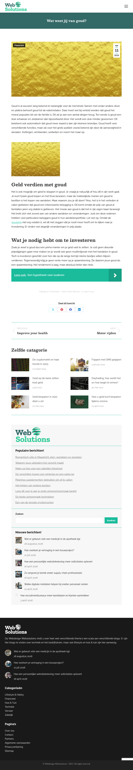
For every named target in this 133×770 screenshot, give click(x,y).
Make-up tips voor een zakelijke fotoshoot (38, 468)
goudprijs (16, 222)
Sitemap (9, 751)
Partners (9, 739)
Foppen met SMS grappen (106, 359)
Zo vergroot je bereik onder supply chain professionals (53, 573)
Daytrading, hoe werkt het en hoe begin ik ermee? (106, 380)
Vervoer (9, 711)
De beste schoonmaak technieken (34, 496)
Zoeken (19, 514)
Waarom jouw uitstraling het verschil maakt (39, 462)
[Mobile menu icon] (126, 6)
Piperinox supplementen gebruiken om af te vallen (44, 479)
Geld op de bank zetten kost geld (45, 380)
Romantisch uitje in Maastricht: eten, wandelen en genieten (48, 457)
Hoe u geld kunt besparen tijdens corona (106, 399)
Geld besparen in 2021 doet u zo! (44, 399)
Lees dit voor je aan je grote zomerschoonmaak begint (46, 491)
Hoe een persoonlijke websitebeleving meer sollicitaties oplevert (58, 561)
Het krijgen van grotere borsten (32, 485)
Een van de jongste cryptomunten (34, 502)
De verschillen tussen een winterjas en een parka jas (44, 474)
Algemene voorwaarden (17, 743)
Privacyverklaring (14, 747)
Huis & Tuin (11, 702)
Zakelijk (9, 715)
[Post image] (20, 364)
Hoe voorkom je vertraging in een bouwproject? (49, 550)
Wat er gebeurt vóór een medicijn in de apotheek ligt (52, 539)
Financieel (19, 45)
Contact (9, 734)
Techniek (9, 707)
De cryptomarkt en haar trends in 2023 (45, 361)
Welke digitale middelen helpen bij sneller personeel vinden (56, 584)
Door (71, 291)
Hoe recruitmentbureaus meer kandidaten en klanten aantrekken (54, 595)
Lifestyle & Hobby (14, 694)
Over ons (9, 730)
